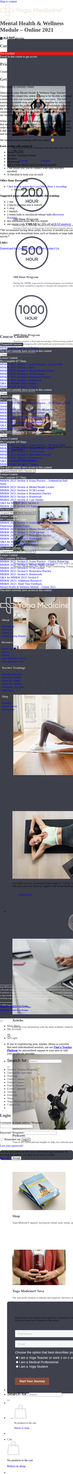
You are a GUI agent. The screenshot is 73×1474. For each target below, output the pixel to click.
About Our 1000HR (12, 683)
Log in (26, 1139)
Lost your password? (11, 1145)
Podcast (5, 655)
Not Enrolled (7, 53)
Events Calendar (16, 1088)
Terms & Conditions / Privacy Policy (15, 1007)
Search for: (17, 1393)
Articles (5, 652)
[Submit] (8, 1400)
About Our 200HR (11, 677)
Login (14, 1037)
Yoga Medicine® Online (14, 658)
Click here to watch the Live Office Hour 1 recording (37, 186)
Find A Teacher (9, 648)
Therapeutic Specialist (13, 687)
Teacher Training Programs (22, 1069)
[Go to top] (1, 1020)
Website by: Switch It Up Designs (14, 1006)
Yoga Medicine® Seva (13, 661)
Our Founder (8, 626)
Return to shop (21, 1428)
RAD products (62, 224)
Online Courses (9, 706)
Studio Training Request (14, 636)
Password (11, 1132)
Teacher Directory (19, 1389)
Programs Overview (12, 674)
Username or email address (21, 1122)
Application (7, 690)
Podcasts (12, 1095)
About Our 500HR (11, 680)
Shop (10, 1098)
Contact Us (7, 632)
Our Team (7, 629)
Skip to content (8, 1)
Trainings (6, 703)
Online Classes (15, 1082)
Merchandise (8, 709)
